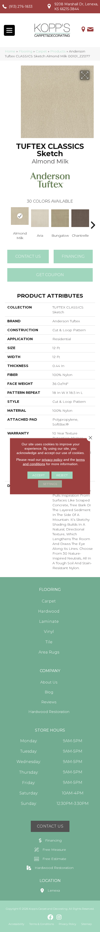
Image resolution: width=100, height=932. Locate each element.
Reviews (48, 702)
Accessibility (16, 924)
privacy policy (52, 459)
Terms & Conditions (41, 924)
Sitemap (86, 924)
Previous (7, 217)
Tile (48, 642)
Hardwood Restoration (48, 711)
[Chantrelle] (80, 218)
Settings (50, 483)
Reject (62, 475)
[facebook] (50, 917)
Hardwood (48, 611)
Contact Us (28, 256)
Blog (49, 692)
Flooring (25, 51)
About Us (48, 682)
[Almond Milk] (20, 216)
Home (10, 51)
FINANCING (73, 256)
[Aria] (40, 218)
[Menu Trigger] (9, 30)
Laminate (49, 621)
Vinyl (49, 631)
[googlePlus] (42, 917)
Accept (38, 475)
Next (92, 217)
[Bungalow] (60, 218)
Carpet (41, 51)
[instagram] (59, 917)
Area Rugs (49, 652)
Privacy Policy (67, 924)
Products (58, 51)
